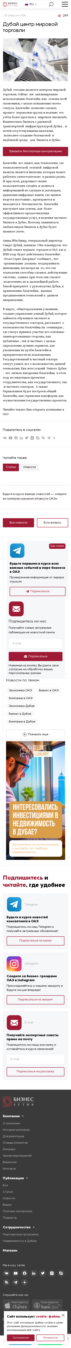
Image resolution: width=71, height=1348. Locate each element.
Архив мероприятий (17, 1156)
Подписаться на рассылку (35, 1071)
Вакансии (9, 1162)
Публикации (13, 1178)
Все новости (18, 522)
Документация (13, 1136)
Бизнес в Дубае (20, 714)
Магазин (10, 1250)
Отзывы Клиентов (15, 1143)
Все (5, 1185)
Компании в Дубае (22, 721)
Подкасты (10, 1218)
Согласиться (21, 1338)
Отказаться (50, 1338)
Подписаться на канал (35, 940)
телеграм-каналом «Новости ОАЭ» (32, 498)
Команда (9, 1149)
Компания (11, 1116)
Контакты (9, 1168)
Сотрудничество (17, 1227)
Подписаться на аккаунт (35, 999)
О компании (11, 1123)
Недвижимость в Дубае (20, 1241)
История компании (16, 1130)
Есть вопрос (52, 522)
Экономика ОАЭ (20, 690)
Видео (7, 1205)
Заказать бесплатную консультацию (35, 151)
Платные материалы (17, 1211)
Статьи (11, 467)
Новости (29, 467)
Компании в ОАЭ (21, 698)
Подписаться (39, 591)
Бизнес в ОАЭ (49, 690)
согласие (15, 669)
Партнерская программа (21, 1234)
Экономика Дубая (21, 706)
